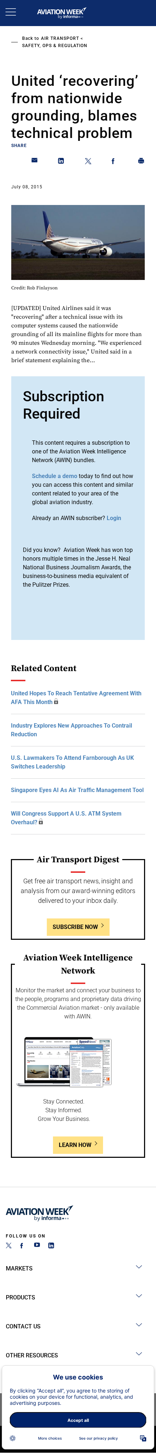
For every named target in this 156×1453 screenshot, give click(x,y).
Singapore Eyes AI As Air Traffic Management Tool (77, 790)
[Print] (141, 162)
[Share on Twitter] (88, 162)
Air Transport (60, 38)
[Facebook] (23, 1246)
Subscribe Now (75, 927)
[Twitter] (9, 1246)
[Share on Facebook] (114, 162)
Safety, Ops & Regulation (54, 45)
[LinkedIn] (51, 1246)
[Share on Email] (35, 162)
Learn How (75, 1145)
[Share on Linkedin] (61, 162)
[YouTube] (37, 1246)
